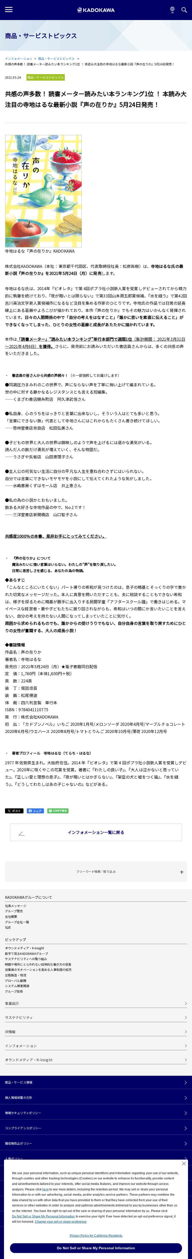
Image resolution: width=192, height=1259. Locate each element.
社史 (8, 927)
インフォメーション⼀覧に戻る (96, 832)
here (45, 1189)
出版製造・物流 (15, 975)
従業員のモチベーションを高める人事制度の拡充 (38, 969)
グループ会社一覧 (17, 922)
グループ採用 (14, 991)
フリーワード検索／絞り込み (96, 871)
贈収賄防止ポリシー (18, 1143)
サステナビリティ (19, 1017)
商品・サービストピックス (56, 58)
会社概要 (11, 916)
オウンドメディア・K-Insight (24, 948)
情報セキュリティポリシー (23, 1112)
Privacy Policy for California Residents (96, 1235)
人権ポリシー (14, 1158)
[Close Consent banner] (184, 1164)
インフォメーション (18, 58)
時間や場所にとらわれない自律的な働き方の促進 (38, 964)
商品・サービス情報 (18, 1082)
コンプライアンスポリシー (23, 1128)
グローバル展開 (15, 980)
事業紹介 (12, 1003)
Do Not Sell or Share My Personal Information (43, 1216)
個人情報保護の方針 (18, 1097)
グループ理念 (14, 911)
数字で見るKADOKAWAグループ (26, 953)
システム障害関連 (17, 986)
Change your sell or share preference (61, 1221)
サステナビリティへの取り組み (26, 959)
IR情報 (10, 1031)
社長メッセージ (15, 906)
